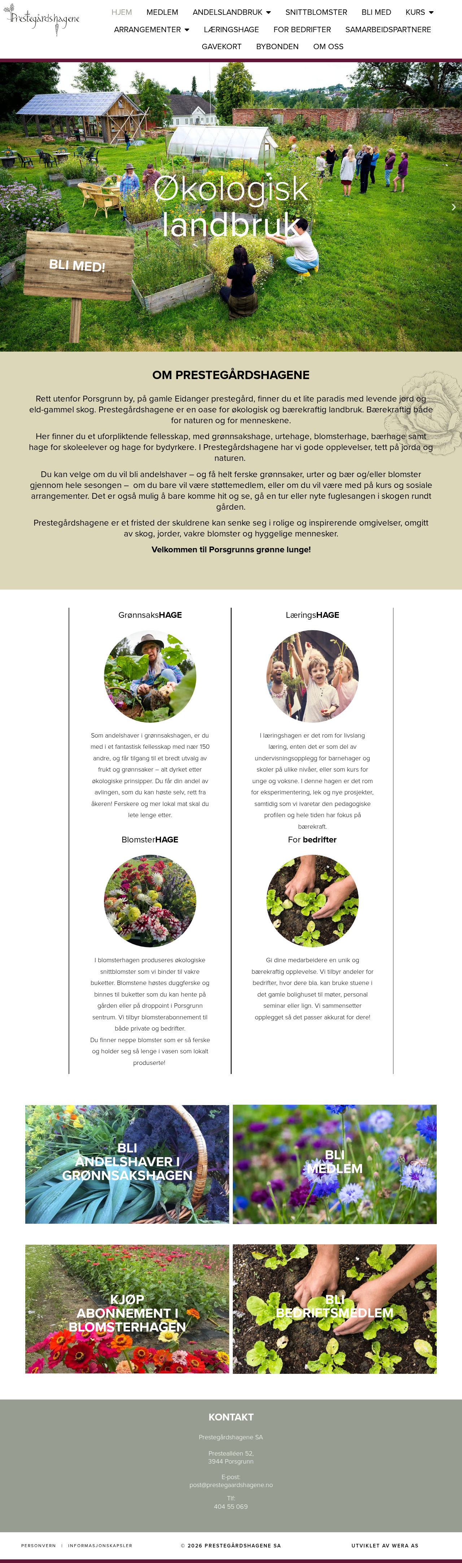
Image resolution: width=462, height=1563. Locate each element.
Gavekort (222, 46)
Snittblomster (316, 12)
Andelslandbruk (227, 12)
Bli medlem (335, 1162)
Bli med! (77, 266)
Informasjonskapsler (100, 1545)
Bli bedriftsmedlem (335, 1306)
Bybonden (277, 46)
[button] (8, 207)
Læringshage (231, 29)
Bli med (376, 12)
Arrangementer (147, 29)
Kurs (415, 12)
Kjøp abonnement (124, 1306)
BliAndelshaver (124, 1155)
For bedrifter (302, 29)
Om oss (328, 46)
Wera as (405, 1546)
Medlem (162, 12)
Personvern (38, 1545)
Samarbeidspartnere (388, 29)
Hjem (122, 12)
